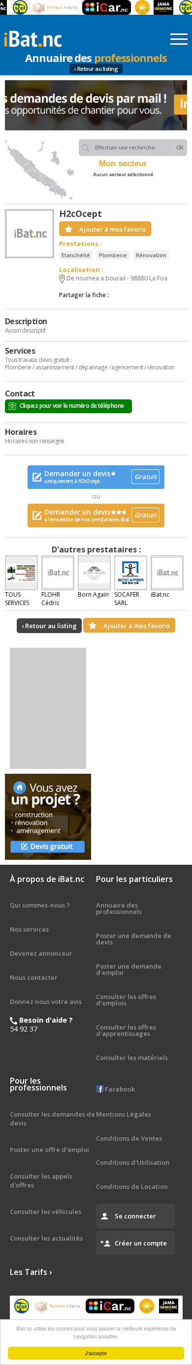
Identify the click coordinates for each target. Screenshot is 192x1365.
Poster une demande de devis (133, 938)
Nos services (29, 929)
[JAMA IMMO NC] (156, 7)
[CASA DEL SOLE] (135, 7)
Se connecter (135, 1216)
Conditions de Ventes (129, 1138)
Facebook (119, 1089)
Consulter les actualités (46, 1238)
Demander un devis (100, 477)
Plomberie (113, 255)
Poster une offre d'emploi (49, 1149)
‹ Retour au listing (96, 68)
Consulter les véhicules (45, 1211)
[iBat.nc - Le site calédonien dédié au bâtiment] (33, 37)
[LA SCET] (13, 7)
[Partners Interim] (48, 7)
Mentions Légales (123, 1114)
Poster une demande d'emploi (128, 969)
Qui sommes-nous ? (40, 905)
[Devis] (48, 817)
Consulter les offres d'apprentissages (126, 1030)
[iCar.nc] (99, 7)
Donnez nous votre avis (46, 1001)
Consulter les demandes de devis (52, 1118)
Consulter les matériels (132, 1057)
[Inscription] (96, 105)
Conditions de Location (132, 1186)
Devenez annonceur (41, 953)
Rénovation (151, 255)
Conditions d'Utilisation (132, 1162)
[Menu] (179, 39)
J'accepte (96, 1353)
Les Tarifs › (31, 1272)
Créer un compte (141, 1243)
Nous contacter (34, 977)
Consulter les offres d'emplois (126, 999)
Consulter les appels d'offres (41, 1180)
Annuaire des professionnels (119, 908)
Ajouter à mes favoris (112, 229)
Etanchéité (76, 255)
